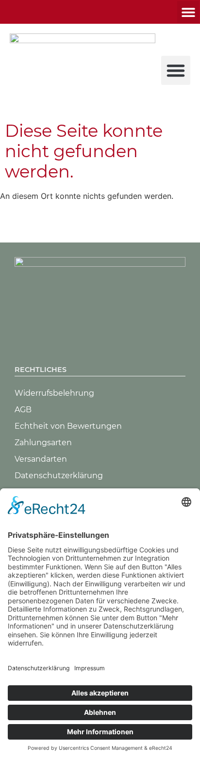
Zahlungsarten (43, 442)
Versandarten (41, 459)
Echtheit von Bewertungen (68, 426)
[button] (188, 12)
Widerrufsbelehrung (54, 393)
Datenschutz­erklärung (59, 475)
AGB (23, 409)
